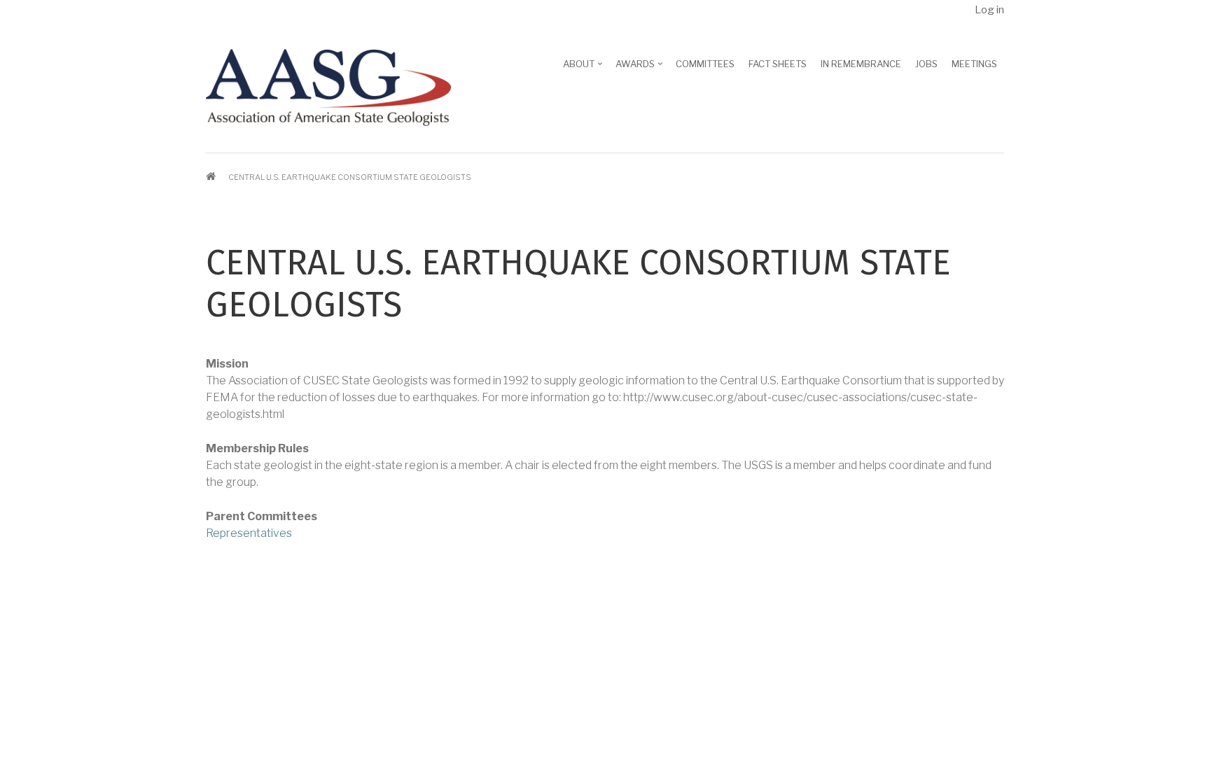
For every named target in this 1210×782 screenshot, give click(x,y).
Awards (640, 68)
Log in (989, 10)
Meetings (974, 63)
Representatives (249, 533)
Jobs (926, 63)
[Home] (328, 86)
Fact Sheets (778, 63)
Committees (705, 63)
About (584, 68)
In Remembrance (861, 63)
